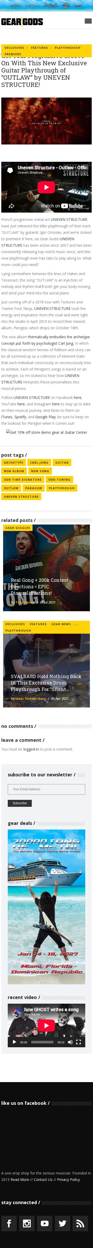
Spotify (20, 416)
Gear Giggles (17, 528)
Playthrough (68, 48)
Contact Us (43, 1179)
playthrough (62, 488)
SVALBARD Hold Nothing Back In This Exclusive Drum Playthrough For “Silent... (46, 682)
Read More (20, 1179)
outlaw (11, 488)
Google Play (45, 416)
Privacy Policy (68, 1179)
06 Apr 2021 (60, 698)
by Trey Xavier (23, 602)
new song (40, 471)
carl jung (39, 462)
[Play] (14, 1042)
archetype (13, 462)
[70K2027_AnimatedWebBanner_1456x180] (46, 10)
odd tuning (59, 479)
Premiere (13, 54)
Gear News (61, 624)
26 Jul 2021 (48, 602)
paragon (33, 488)
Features (39, 48)
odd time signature (23, 479)
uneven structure (21, 496)
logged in (31, 749)
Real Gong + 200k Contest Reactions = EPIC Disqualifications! (39, 586)
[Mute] (70, 1042)
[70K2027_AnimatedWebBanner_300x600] (46, 982)
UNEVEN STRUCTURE (69, 219)
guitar (62, 462)
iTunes (6, 416)
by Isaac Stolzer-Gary (28, 698)
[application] (46, 1025)
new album (14, 471)
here (77, 397)
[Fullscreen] (78, 1042)
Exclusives (14, 48)
